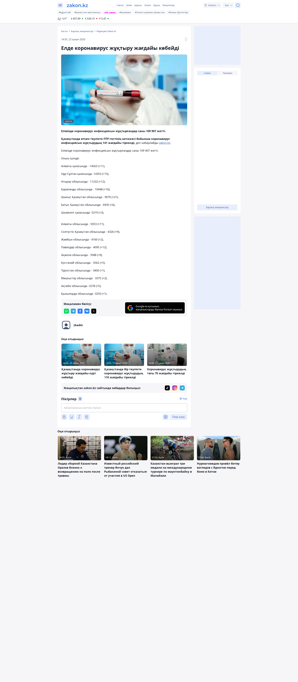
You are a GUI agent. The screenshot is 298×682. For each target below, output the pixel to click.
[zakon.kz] (77, 5)
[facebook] (80, 311)
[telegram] (73, 311)
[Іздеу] (238, 5)
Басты (64, 31)
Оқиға (147, 5)
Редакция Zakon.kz (106, 31)
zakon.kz (164, 143)
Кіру (185, 398)
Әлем (129, 5)
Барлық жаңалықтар (82, 31)
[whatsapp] (66, 311)
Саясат (120, 5)
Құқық (156, 5)
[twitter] (94, 311)
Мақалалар (169, 5)
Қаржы (138, 5)
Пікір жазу (178, 417)
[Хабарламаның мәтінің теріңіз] (124, 407)
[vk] (87, 311)
